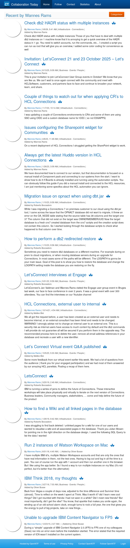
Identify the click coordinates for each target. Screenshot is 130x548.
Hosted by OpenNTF (29, 543)
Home (46, 4)
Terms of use (49, 543)
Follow (58, 4)
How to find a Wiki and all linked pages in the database (73, 408)
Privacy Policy (66, 543)
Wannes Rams (34, 29)
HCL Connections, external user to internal (62, 304)
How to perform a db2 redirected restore (60, 238)
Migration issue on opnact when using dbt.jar (64, 196)
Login (123, 543)
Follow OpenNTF (108, 543)
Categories (116, 14)
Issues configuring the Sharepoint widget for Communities (63, 129)
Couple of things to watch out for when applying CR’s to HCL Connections (73, 98)
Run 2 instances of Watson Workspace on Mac (66, 445)
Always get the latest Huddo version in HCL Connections (63, 157)
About (98, 4)
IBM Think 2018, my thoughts (50, 478)
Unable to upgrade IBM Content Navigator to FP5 (68, 517)
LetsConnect (35, 376)
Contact (71, 4)
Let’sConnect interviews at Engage (55, 274)
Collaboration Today (24, 4)
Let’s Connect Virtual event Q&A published (62, 346)
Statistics (85, 4)
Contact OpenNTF (86, 543)
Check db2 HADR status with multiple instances (66, 23)
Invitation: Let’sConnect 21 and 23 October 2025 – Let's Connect (74, 61)
